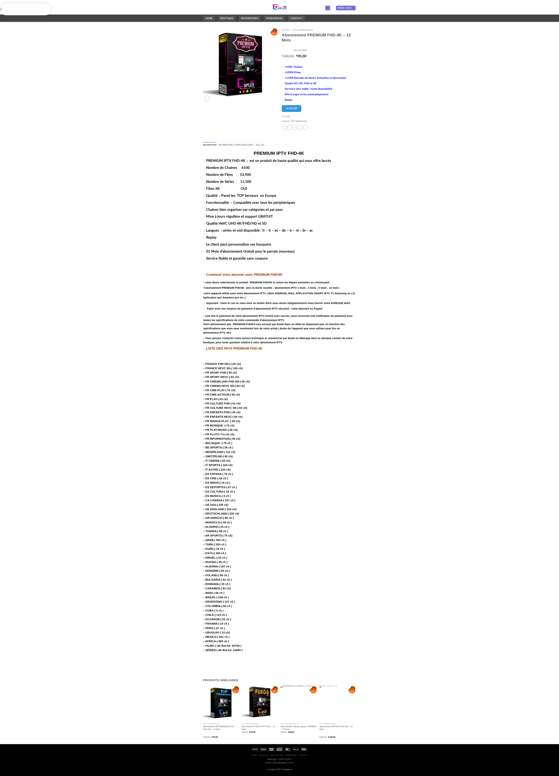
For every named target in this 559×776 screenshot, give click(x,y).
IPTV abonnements (303, 30)
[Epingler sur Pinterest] (300, 127)
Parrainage (274, 18)
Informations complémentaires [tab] (236, 145)
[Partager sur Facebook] (284, 127)
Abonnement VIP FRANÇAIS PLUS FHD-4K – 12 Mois (218, 727)
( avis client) (300, 50)
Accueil (286, 30)
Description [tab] (209, 145)
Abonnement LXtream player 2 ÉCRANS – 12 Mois (298, 727)
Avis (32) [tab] (260, 145)
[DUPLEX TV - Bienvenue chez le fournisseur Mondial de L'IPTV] (280, 7)
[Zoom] (207, 98)
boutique (226, 18)
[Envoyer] (258, 8)
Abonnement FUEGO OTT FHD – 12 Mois (258, 727)
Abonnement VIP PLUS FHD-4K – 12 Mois (336, 727)
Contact (296, 18)
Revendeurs (249, 18)
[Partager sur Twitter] (289, 127)
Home (209, 18)
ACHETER (291, 108)
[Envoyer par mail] (294, 127)
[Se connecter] (327, 8)
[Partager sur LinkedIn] (305, 127)
